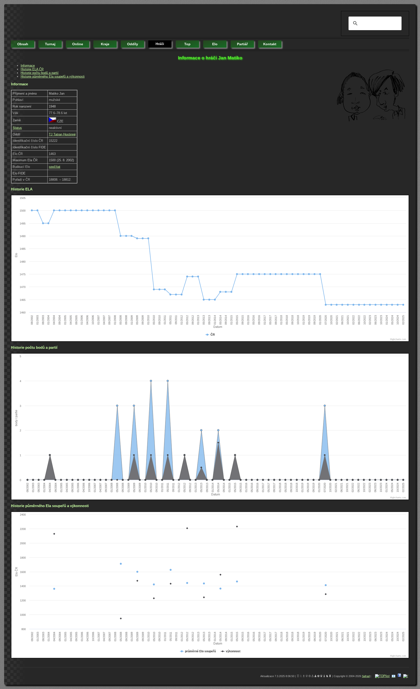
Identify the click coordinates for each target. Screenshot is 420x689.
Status (17, 128)
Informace (28, 65)
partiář (242, 44)
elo (215, 44)
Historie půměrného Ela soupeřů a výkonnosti (53, 76)
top (187, 44)
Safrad (366, 676)
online (77, 44)
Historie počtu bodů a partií (40, 73)
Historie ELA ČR (32, 69)
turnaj (50, 44)
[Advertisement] (99, 22)
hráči (160, 44)
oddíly (132, 44)
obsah (22, 44)
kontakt (269, 44)
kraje (105, 44)
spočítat (54, 167)
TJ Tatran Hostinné (62, 134)
